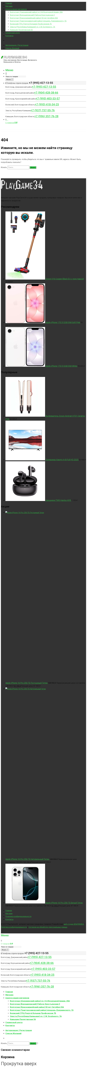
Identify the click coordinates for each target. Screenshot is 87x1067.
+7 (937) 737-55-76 (43, 110)
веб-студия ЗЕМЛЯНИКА (74, 924)
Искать (9, 79)
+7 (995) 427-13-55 (44, 86)
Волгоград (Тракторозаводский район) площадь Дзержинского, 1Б (38, 21)
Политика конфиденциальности (18, 916)
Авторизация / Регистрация (16, 45)
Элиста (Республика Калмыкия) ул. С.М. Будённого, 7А (32, 27)
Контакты (9, 36)
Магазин (8, 6)
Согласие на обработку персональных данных (47, 927)
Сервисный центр (12, 33)
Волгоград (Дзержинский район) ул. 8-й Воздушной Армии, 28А (36, 12)
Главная (8, 3)
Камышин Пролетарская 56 (21, 30)
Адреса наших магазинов (16, 9)
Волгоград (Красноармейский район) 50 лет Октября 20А (34, 18)
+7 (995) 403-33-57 (48, 98)
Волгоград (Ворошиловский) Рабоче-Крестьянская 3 (32, 15)
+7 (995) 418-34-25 (47, 104)
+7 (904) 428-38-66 (46, 92)
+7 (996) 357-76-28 (46, 116)
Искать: (4, 167)
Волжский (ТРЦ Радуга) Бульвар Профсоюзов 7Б (31, 24)
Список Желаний (12, 48)
